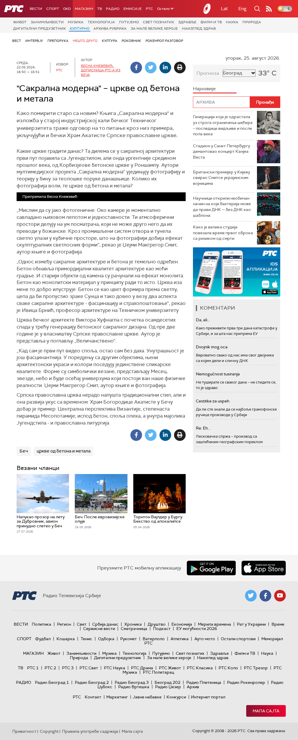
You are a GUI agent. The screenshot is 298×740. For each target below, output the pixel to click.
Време (278, 624)
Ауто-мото (204, 638)
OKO (67, 8)
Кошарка (65, 638)
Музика (76, 22)
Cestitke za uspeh (212, 401)
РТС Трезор (256, 667)
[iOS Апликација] (236, 272)
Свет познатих (158, 22)
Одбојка (106, 638)
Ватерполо (154, 638)
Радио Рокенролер (246, 682)
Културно (79, 28)
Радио (112, 8)
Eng (242, 9)
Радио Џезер (168, 686)
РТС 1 (33, 667)
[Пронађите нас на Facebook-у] (265, 595)
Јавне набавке (147, 697)
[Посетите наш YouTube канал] (280, 595)
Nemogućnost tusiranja (218, 374)
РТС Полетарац (158, 672)
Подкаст (162, 628)
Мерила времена (214, 624)
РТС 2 (50, 667)
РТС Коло (228, 667)
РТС (149, 8)
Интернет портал (208, 697)
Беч (23, 451)
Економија (181, 624)
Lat (224, 9)
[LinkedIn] (165, 67)
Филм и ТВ (211, 22)
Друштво (157, 624)
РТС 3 (68, 667)
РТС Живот (170, 667)
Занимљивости (47, 22)
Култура (109, 41)
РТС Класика (200, 667)
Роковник (131, 41)
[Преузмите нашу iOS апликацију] (264, 568)
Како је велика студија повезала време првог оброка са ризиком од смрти (223, 232)
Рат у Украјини (251, 624)
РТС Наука (114, 667)
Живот (19, 22)
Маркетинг (117, 697)
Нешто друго (85, 41)
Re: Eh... (203, 428)
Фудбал (43, 638)
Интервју (34, 41)
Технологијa (101, 22)
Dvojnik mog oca (212, 346)
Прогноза (207, 73)
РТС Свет (88, 667)
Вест (16, 41)
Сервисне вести (99, 628)
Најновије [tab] (204, 89)
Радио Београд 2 (92, 682)
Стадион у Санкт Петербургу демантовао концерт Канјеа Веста (221, 151)
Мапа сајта (266, 711)
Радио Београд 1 (52, 682)
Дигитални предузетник (39, 28)
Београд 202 (167, 682)
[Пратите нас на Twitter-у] (251, 595)
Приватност (24, 731)
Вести (36, 8)
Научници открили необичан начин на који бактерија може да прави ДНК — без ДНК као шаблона (222, 207)
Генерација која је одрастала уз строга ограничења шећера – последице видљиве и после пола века (223, 125)
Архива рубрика (110, 28)
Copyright (49, 731)
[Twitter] (151, 67)
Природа (251, 22)
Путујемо (129, 22)
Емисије (132, 8)
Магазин (84, 8)
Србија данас (105, 624)
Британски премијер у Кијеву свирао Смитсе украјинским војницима (221, 177)
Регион (64, 624)
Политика (41, 624)
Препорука (57, 41)
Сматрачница (134, 628)
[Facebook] (136, 67)
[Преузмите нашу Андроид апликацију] (211, 568)
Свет (81, 624)
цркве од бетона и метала (64, 451)
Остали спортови (238, 638)
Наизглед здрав (199, 28)
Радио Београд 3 (132, 682)
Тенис (86, 638)
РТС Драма (142, 667)
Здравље (187, 22)
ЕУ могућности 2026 (196, 628)
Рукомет (128, 638)
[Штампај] (180, 67)
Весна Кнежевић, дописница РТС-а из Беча (100, 70)
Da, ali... (203, 319)
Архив (193, 686)
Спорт (52, 8)
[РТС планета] (207, 8)
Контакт (93, 697)
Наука (232, 22)
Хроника (133, 624)
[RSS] (269, 8)
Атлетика (180, 638)
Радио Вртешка (133, 686)
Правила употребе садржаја (90, 731)
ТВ (99, 8)
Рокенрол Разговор (164, 41)
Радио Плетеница (203, 682)
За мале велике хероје (154, 28)
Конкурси (176, 697)
